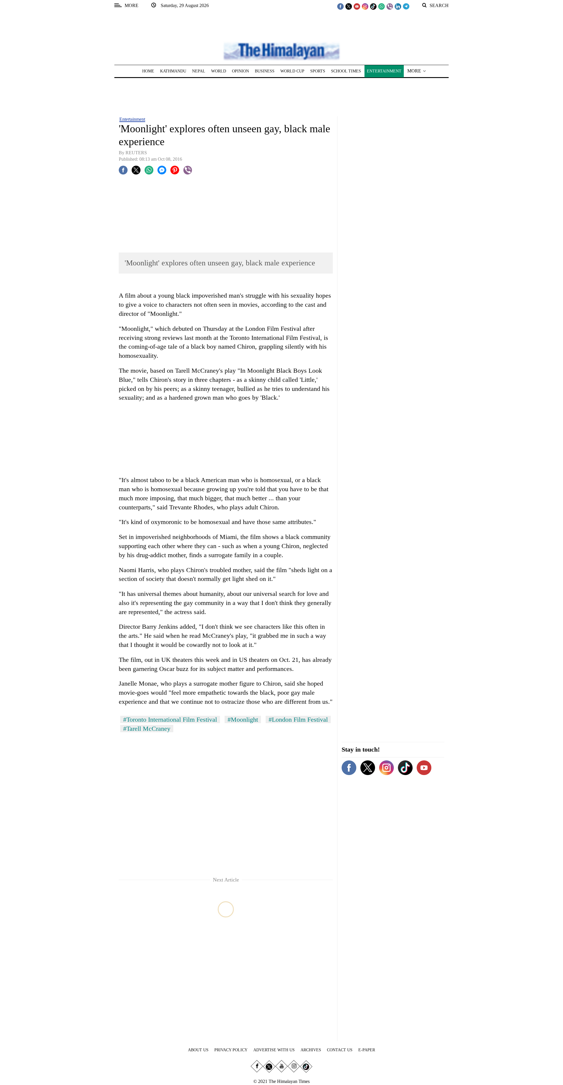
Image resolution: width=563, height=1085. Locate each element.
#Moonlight (243, 719)
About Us (198, 1050)
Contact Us (339, 1050)
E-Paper (366, 1050)
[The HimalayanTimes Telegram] (406, 6)
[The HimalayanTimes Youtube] (357, 6)
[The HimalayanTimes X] (348, 6)
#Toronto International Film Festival (170, 719)
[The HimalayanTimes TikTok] (373, 6)
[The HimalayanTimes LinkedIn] (398, 6)
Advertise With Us (274, 1050)
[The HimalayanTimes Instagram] (365, 6)
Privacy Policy (230, 1050)
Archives (311, 1050)
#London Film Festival (298, 719)
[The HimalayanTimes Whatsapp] (381, 6)
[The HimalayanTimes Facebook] (340, 6)
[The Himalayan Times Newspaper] (281, 50)
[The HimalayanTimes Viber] (389, 6)
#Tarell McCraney (146, 728)
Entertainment (132, 119)
